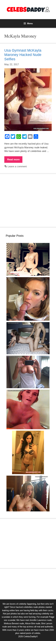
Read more (14, 160)
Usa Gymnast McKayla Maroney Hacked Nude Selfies (22, 54)
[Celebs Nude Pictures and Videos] (28, 9)
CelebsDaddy (29, 636)
